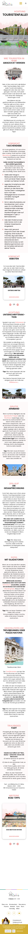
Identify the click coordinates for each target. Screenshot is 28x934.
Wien (18, 908)
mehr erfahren (14, 297)
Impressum (17, 920)
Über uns (5, 904)
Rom (22, 906)
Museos (11, 898)
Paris (17, 906)
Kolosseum (7, 585)
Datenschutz (17, 922)
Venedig (12, 908)
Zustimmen (8, 931)
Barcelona (22, 904)
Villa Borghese (9, 589)
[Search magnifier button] (25, 3)
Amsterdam (13, 904)
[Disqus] (14, 869)
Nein (14, 931)
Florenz (6, 906)
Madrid (12, 906)
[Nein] (26, 929)
